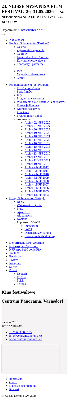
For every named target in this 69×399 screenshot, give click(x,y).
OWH (13, 382)
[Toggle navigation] (3, 34)
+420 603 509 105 (20, 332)
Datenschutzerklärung (22, 385)
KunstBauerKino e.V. (30, 30)
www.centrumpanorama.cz (25, 339)
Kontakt (14, 389)
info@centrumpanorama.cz (25, 335)
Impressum (15, 378)
